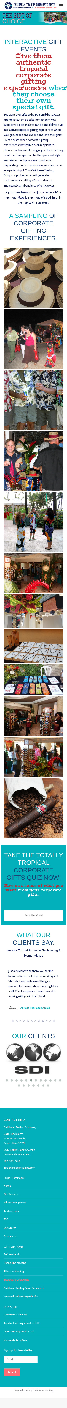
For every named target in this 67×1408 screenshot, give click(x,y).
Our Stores (10, 1283)
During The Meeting (15, 1318)
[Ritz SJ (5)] (33, 611)
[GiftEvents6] (33, 339)
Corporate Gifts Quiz (15, 1395)
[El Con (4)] (33, 646)
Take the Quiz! (33, 915)
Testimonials (11, 1266)
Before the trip (12, 1310)
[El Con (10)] (33, 679)
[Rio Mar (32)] (33, 573)
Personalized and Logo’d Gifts (21, 1352)
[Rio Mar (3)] (33, 757)
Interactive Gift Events (16, 1335)
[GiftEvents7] (33, 278)
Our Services (11, 1250)
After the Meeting (14, 1327)
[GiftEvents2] (33, 461)
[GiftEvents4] (33, 400)
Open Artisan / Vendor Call (19, 1387)
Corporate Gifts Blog (15, 1370)
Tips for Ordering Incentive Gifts (22, 1378)
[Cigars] (33, 808)
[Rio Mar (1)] (33, 716)
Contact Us (10, 1292)
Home (7, 1241)
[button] (13, 1077)
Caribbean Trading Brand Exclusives (24, 1344)
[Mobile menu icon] (61, 5)
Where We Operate (15, 1258)
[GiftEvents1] (33, 522)
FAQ (6, 1275)
